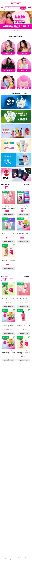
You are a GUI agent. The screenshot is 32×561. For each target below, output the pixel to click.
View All (26, 36)
